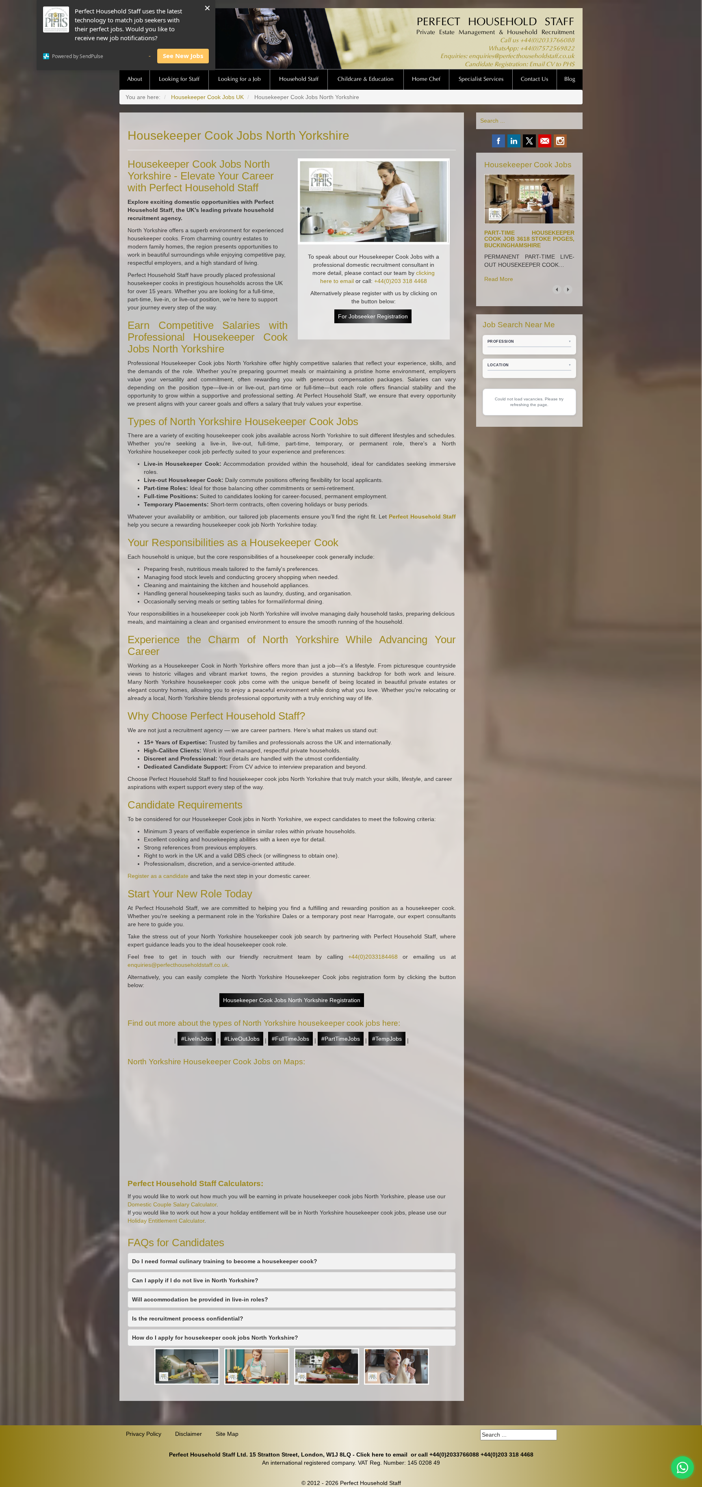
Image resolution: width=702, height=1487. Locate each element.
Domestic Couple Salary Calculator (172, 1204)
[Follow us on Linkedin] (513, 140)
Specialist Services (481, 79)
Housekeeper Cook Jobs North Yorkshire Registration (291, 1000)
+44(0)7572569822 (547, 49)
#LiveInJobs (196, 1038)
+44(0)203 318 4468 (400, 281)
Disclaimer (188, 1434)
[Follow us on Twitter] (529, 140)
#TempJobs (387, 1038)
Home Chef (426, 79)
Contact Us (534, 79)
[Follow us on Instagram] (560, 140)
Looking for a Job (239, 79)
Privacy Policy (143, 1434)
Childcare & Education (366, 79)
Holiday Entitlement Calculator (166, 1220)
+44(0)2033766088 (547, 41)
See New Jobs (183, 56)
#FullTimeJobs (290, 1038)
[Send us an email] (544, 140)
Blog (569, 79)
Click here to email (381, 1454)
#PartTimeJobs (340, 1038)
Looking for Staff (179, 79)
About (134, 79)
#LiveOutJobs (242, 1038)
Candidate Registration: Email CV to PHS (519, 65)
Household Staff (298, 79)
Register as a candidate (158, 876)
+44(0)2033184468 (373, 956)
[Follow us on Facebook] (498, 140)
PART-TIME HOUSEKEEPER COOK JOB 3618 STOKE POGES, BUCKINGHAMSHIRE (529, 239)
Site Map (227, 1434)
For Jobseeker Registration (373, 316)
